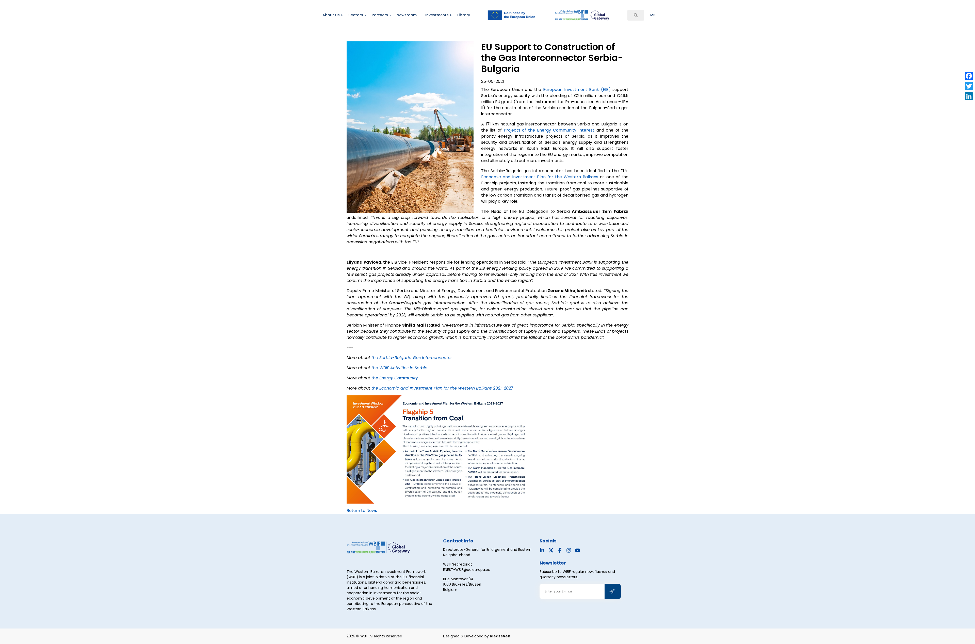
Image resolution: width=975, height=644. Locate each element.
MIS (653, 15)
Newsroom (407, 15)
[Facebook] (969, 76)
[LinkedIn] (969, 96)
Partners (380, 15)
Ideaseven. (500, 636)
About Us (331, 15)
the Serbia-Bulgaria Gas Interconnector (411, 358)
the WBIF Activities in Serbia (399, 368)
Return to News (362, 510)
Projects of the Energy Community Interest (550, 130)
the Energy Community (394, 378)
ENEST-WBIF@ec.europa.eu (466, 569)
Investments (437, 15)
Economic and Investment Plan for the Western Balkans (539, 177)
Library (463, 15)
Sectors (355, 15)
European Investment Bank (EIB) (577, 89)
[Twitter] (969, 86)
